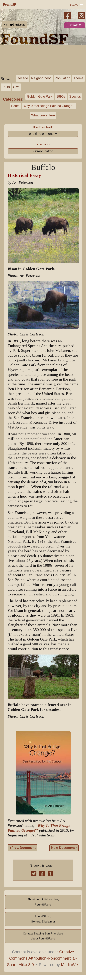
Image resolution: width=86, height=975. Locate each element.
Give (16, 87)
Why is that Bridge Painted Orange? (48, 106)
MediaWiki (70, 964)
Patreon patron (42, 151)
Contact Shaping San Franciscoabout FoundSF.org (43, 936)
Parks (15, 106)
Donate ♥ (74, 25)
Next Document (63, 847)
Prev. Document (23, 847)
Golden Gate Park (39, 96)
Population (62, 78)
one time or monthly (43, 133)
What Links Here (43, 115)
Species (75, 96)
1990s (60, 96)
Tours (6, 87)
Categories (12, 99)
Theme (78, 78)
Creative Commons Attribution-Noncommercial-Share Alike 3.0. (42, 958)
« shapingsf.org (14, 24)
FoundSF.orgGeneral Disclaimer (43, 919)
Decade (22, 78)
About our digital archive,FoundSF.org (43, 902)
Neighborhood (41, 78)
